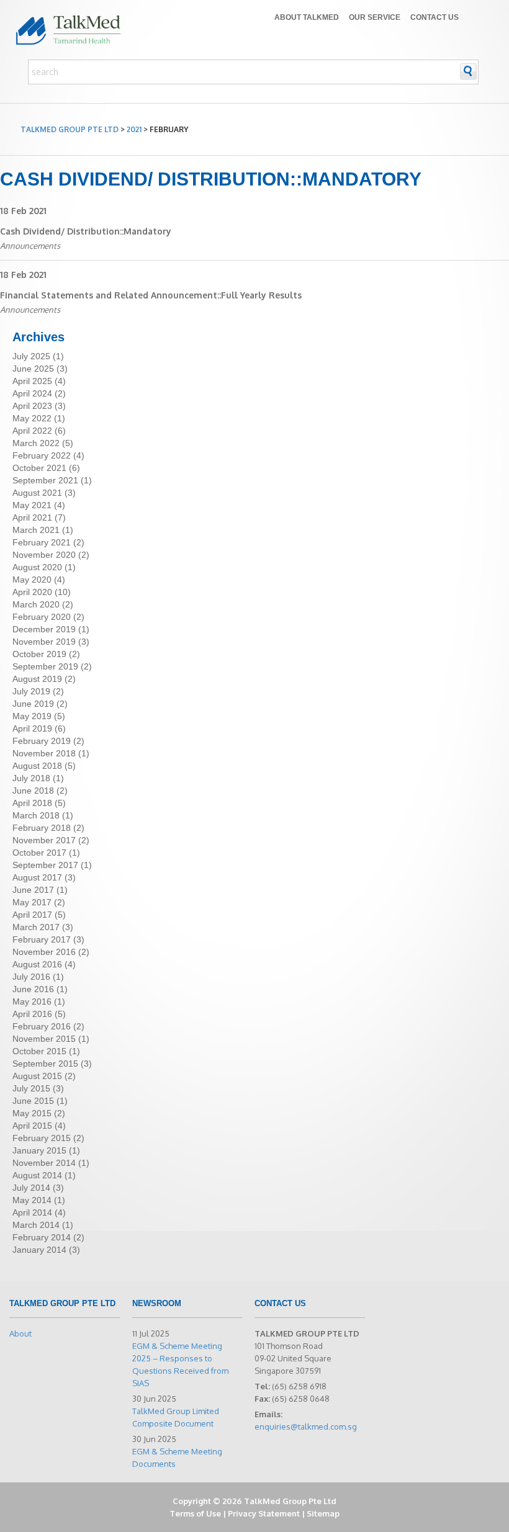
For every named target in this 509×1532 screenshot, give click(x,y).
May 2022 (32, 418)
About (20, 1333)
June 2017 (33, 890)
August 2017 (37, 877)
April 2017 (32, 915)
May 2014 (32, 1200)
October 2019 (39, 654)
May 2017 (32, 902)
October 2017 (39, 853)
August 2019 (37, 679)
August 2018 (37, 766)
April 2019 (32, 728)
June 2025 (33, 369)
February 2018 (41, 828)
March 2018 (36, 815)
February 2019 (41, 741)
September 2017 (45, 865)
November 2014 (44, 1163)
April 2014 (32, 1212)
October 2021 (39, 468)
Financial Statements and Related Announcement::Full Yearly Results (151, 295)
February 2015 (41, 1138)
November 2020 (44, 555)
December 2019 (44, 629)
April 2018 (32, 803)
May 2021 (32, 505)
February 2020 (41, 617)
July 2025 (31, 356)
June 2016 (33, 989)
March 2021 (36, 530)
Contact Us (434, 17)
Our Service (374, 17)
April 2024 (32, 393)
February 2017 (41, 939)
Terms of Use (195, 1513)
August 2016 (37, 964)
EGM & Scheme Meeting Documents (177, 1457)
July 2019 (31, 691)
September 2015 (45, 1063)
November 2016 (44, 952)
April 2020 (32, 592)
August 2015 (37, 1076)
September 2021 (45, 480)
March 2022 (36, 443)
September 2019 (45, 666)
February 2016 (41, 1026)
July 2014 (31, 1188)
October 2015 (39, 1051)
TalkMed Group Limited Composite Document (175, 1417)
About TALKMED (306, 17)
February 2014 (41, 1237)
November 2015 (44, 1039)
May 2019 (32, 716)
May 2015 (32, 1113)
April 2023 (32, 406)
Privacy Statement (264, 1513)
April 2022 (32, 431)
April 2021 (32, 517)
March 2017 (36, 927)
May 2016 (32, 1001)
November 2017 (44, 840)
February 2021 (41, 542)
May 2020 (32, 580)
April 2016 (32, 1014)
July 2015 (31, 1088)
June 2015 (33, 1101)
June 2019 (33, 704)
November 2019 (44, 642)
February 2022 (41, 455)
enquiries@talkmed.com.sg (305, 1426)
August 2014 (37, 1175)
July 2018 (31, 778)
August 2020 (37, 567)
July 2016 (31, 977)
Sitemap (323, 1513)
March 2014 (36, 1225)
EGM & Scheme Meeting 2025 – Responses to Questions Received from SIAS (180, 1364)
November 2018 (44, 753)
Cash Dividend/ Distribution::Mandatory (85, 231)
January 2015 (39, 1150)
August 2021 (37, 493)
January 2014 (39, 1250)
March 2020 (36, 604)
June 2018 (33, 790)
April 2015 (32, 1126)
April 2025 (32, 381)
